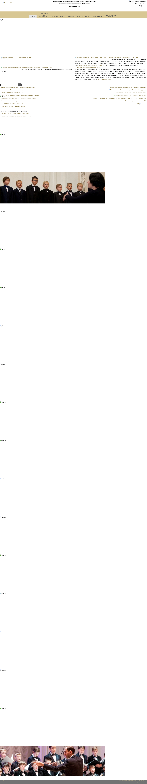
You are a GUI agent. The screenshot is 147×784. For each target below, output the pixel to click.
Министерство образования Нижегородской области (130, 92)
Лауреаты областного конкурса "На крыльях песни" (37, 67)
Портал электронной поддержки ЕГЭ (12, 92)
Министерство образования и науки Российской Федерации (128, 87)
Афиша (62, 16)
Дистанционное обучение (111, 15)
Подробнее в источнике (105, 79)
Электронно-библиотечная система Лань (13, 106)
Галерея (79, 16)
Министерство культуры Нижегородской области (15, 113)
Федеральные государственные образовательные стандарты (18, 98)
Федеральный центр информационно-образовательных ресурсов (20, 95)
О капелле (70, 16)
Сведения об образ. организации (43, 14)
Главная (32, 16)
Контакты (88, 16)
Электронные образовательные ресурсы (13, 90)
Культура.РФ (135, 103)
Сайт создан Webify (141, 782)
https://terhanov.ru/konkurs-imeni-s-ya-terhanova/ (92, 65)
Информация (97, 16)
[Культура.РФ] (142, 103)
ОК (20, 84)
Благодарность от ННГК (25, 57)
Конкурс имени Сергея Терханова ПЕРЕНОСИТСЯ (123, 57)
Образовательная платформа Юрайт (12, 103)
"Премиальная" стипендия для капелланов (88, 67)
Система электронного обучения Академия (14, 101)
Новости (55, 16)
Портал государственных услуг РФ (135, 101)
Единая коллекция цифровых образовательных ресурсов (18, 87)
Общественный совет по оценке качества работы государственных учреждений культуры (119, 98)
